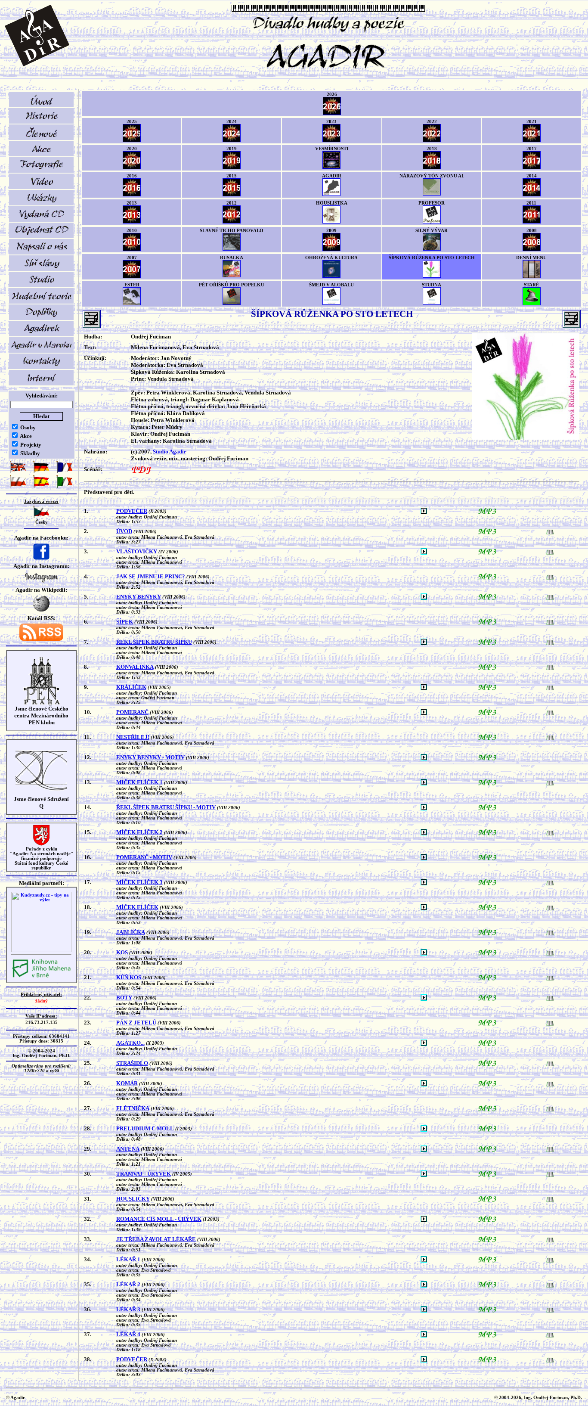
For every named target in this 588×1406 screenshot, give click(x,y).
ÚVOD (124, 531)
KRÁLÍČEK (131, 687)
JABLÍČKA (130, 932)
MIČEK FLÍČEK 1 (139, 782)
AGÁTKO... (130, 1043)
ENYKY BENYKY (138, 596)
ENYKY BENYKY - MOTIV (150, 757)
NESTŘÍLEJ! (132, 737)
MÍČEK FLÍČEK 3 (139, 882)
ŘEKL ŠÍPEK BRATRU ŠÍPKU (154, 642)
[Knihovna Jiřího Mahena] (41, 976)
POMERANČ (132, 712)
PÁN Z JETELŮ (136, 1022)
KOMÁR (127, 1083)
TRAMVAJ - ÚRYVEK (143, 1173)
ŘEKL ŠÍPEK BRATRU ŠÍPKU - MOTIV (166, 807)
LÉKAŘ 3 (128, 1309)
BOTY (124, 997)
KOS (122, 952)
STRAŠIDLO (132, 1063)
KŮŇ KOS (128, 977)
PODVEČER (131, 511)
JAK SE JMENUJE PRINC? (150, 576)
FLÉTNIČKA (132, 1108)
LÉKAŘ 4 (128, 1334)
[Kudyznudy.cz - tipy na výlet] (41, 950)
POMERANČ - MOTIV (144, 857)
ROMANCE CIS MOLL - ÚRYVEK (158, 1219)
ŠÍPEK (124, 621)
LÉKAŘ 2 (128, 1284)
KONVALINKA (135, 667)
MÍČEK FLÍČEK (137, 907)
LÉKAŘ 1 (128, 1259)
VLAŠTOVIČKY (136, 551)
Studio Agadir (169, 451)
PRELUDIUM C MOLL (145, 1128)
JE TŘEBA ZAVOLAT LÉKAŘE (156, 1239)
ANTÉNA (127, 1148)
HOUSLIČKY (133, 1198)
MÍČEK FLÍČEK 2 (139, 832)
